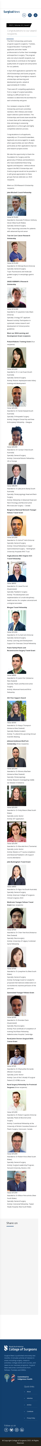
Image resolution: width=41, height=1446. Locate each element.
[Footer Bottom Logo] (18, 1379)
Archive (29, 1405)
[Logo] (12, 11)
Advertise (30, 1398)
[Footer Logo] (20, 1349)
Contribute (30, 1411)
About (29, 1392)
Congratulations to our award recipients (21, 32)
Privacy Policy (31, 1418)
